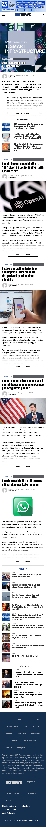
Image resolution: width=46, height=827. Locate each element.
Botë (39, 719)
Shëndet (9, 733)
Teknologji (35, 733)
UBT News (13, 286)
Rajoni (28, 719)
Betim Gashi (14, 77)
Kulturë (36, 726)
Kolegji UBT (22, 748)
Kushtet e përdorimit (14, 794)
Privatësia (32, 794)
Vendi (19, 719)
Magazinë (22, 733)
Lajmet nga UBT (12, 741)
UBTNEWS (13, 490)
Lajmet (8, 719)
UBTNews (13, 177)
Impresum (31, 782)
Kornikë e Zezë (12, 726)
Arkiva (8, 801)
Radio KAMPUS (30, 741)
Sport (26, 726)
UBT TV (9, 748)
